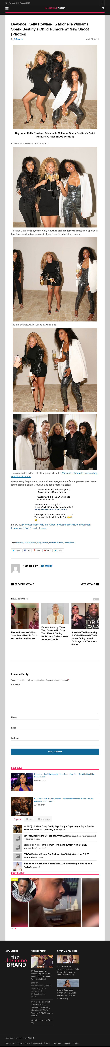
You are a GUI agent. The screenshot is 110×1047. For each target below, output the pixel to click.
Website (15, 738)
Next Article (88, 584)
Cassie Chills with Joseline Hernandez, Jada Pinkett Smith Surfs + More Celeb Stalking (68, 970)
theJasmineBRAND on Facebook (73, 524)
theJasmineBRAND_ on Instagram (28, 528)
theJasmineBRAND (26, 1038)
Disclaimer (9, 1043)
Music (14, 879)
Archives (57, 1043)
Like (28, 550)
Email (13, 727)
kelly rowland (42, 542)
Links (76, 1043)
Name (14, 717)
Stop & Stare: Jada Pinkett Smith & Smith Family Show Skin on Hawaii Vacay (66, 994)
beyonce (19, 542)
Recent (30, 819)
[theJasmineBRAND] (55, 8)
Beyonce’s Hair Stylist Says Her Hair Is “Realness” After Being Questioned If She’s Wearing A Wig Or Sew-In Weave (42, 1008)
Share (59, 550)
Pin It (49, 550)
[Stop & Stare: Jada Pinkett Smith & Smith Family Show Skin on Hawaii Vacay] (68, 983)
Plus (38, 550)
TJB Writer (18, 39)
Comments (44, 819)
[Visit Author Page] (15, 568)
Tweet (17, 550)
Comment (16, 684)
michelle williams (56, 542)
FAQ (48, 1043)
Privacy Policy (24, 1043)
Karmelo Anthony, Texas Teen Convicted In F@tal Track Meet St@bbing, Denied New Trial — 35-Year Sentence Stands (54, 633)
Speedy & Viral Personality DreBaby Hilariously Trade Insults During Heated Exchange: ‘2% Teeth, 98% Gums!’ (84, 638)
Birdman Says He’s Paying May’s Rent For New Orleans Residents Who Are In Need (41, 975)
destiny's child (30, 542)
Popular (17, 819)
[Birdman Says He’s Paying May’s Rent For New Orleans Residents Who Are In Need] (42, 961)
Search (67, 1043)
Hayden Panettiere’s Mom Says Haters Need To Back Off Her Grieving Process (24, 635)
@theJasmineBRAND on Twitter (38, 524)
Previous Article (24, 584)
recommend (69, 542)
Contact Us (38, 1043)
